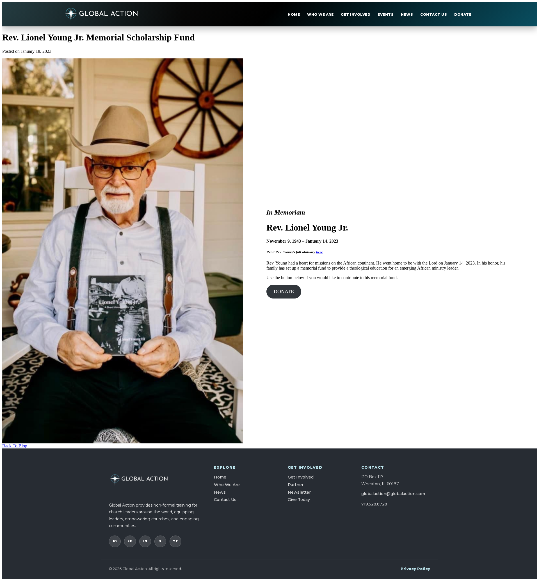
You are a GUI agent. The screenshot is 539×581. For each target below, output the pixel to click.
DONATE (284, 291)
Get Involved (355, 14)
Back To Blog (14, 445)
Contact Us (433, 14)
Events (386, 14)
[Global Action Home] (101, 14)
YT (175, 541)
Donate (462, 14)
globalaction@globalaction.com (393, 493)
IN (145, 541)
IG (115, 541)
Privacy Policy (415, 568)
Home (294, 14)
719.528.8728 (374, 504)
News (407, 14)
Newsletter (299, 492)
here (319, 252)
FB (130, 541)
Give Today (299, 499)
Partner (295, 484)
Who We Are (320, 14)
